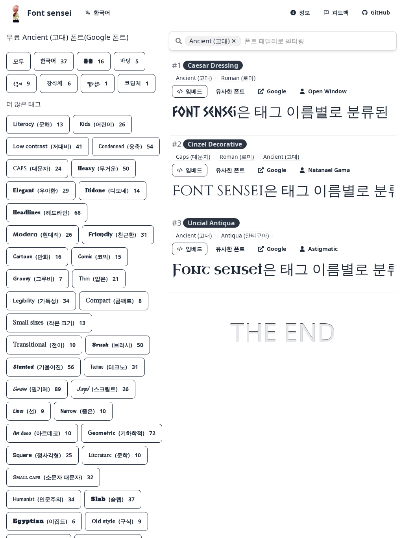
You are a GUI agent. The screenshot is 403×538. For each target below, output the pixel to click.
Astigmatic (323, 248)
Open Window (327, 91)
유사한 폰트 (230, 91)
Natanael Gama (329, 170)
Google (276, 91)
